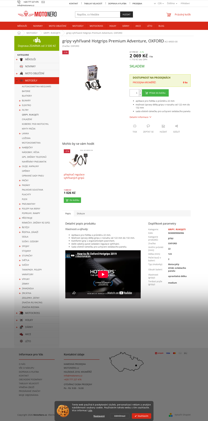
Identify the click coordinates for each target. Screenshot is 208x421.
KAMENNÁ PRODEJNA (75, 364)
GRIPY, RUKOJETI (30, 114)
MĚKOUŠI (30, 59)
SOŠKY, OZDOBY (30, 241)
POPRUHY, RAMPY (31, 213)
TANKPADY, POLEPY (32, 269)
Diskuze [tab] (81, 213)
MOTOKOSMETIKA (31, 142)
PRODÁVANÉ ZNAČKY (29, 391)
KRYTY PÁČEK (28, 128)
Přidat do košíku (157, 92)
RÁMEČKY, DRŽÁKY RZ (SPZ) (36, 222)
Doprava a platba (117, 3)
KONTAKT (73, 3)
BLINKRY (26, 100)
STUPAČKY (27, 255)
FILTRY (25, 109)
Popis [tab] (68, 213)
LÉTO (28, 341)
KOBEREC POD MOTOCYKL (35, 123)
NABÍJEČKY (27, 147)
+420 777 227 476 (72, 379)
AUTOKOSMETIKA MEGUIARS (36, 86)
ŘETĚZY (25, 227)
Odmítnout (119, 416)
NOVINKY (30, 66)
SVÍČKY (25, 264)
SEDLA (25, 236)
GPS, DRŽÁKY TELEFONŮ (34, 156)
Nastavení (99, 415)
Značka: (70, 46)
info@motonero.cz (73, 375)
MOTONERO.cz (71, 367)
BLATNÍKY (27, 95)
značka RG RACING (32, 302)
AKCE (28, 334)
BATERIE (26, 91)
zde (90, 410)
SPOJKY (25, 246)
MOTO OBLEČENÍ (34, 73)
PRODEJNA (137, 3)
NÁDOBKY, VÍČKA (30, 152)
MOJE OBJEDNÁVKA (28, 395)
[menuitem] (22, 26)
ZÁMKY (25, 283)
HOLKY (29, 320)
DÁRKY (29, 327)
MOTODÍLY (31, 80)
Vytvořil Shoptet (183, 414)
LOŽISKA (26, 138)
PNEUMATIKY (28, 203)
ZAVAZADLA (28, 288)
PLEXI (24, 199)
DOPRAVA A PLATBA (29, 371)
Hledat (126, 14)
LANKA (25, 133)
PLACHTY (26, 194)
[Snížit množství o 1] (140, 94)
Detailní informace (139, 117)
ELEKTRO (26, 105)
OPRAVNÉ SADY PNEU (33, 175)
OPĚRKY (26, 170)
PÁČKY (25, 180)
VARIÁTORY (27, 274)
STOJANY (26, 250)
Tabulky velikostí (93, 3)
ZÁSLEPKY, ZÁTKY (30, 297)
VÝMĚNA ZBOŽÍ (26, 387)
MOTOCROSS (32, 313)
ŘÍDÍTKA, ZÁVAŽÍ (30, 232)
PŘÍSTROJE (27, 217)
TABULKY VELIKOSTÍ (29, 383)
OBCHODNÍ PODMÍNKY (30, 379)
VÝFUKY (26, 279)
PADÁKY (26, 185)
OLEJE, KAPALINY (30, 166)
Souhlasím (143, 416)
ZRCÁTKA (26, 293)
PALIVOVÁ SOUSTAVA (32, 189)
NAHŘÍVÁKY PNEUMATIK (34, 161)
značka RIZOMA (30, 307)
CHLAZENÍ (27, 119)
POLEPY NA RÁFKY (31, 208)
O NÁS (22, 364)
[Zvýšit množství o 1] (140, 91)
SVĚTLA (25, 260)
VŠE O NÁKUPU (26, 367)
